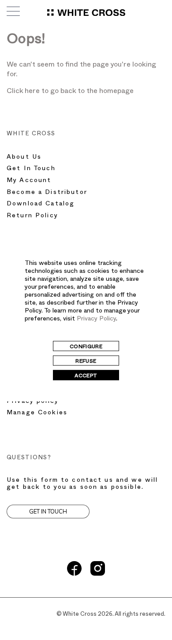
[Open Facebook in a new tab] (74, 575)
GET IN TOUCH (48, 511)
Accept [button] (86, 376)
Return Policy (32, 216)
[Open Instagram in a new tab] (97, 575)
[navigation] (86, 15)
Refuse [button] (85, 362)
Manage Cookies (37, 413)
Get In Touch (31, 169)
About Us (24, 157)
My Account (29, 180)
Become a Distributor (47, 192)
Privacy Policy (96, 319)
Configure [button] (86, 347)
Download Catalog (41, 204)
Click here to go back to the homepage (70, 92)
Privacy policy (33, 401)
